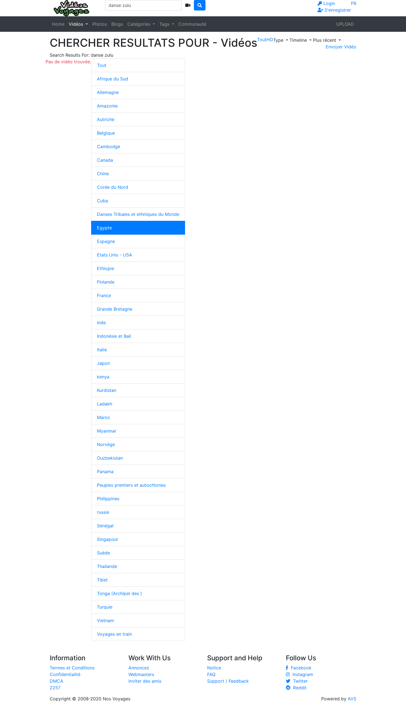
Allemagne (108, 92)
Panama (105, 471)
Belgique (106, 133)
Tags (165, 24)
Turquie (104, 607)
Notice (214, 667)
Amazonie (107, 106)
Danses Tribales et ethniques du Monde (138, 214)
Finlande (105, 282)
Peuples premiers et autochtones (131, 485)
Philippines (108, 498)
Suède (103, 553)
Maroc (103, 417)
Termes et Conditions (72, 667)
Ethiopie (105, 268)
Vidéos (77, 24)
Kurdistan (106, 390)
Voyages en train (114, 634)
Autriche (105, 119)
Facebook (300, 667)
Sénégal (105, 525)
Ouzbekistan (110, 458)
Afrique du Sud (112, 79)
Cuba (102, 200)
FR (353, 3)
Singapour (107, 539)
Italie (102, 349)
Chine (103, 173)
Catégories (139, 24)
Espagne (106, 241)
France (104, 295)
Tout (101, 65)
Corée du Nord (112, 187)
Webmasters (141, 674)
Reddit (298, 687)
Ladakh (104, 404)
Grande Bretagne (114, 309)
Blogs (117, 24)
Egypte (104, 227)
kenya (103, 376)
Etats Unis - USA (114, 255)
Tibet (102, 580)
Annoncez (138, 667)
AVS (352, 698)
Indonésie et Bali (114, 336)
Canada (105, 160)
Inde (101, 322)
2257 (55, 687)
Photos (99, 24)
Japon (103, 363)
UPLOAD (345, 24)
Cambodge (108, 146)
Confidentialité (65, 674)
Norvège (106, 444)
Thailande (107, 566)
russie (103, 512)
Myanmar (106, 431)
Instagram (301, 674)
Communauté (192, 24)
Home (58, 24)
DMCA (56, 681)
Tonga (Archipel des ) (119, 593)
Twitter (299, 681)
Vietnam (105, 620)
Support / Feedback (228, 681)
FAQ (211, 674)
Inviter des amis (144, 681)
